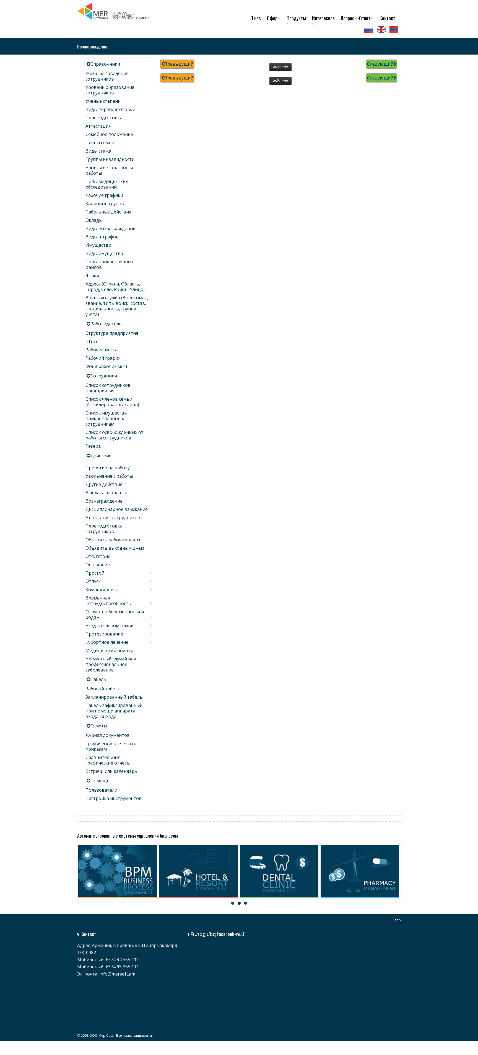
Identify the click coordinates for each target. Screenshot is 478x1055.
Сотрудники (103, 376)
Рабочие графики (104, 195)
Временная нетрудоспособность (108, 600)
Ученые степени (103, 101)
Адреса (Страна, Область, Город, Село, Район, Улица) (115, 286)
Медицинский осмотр (109, 650)
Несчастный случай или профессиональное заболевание (110, 664)
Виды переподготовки (110, 109)
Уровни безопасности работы (109, 170)
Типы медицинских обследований (106, 184)
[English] (382, 29)
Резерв (93, 446)
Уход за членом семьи (109, 625)
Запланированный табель (113, 697)
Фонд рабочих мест (106, 366)
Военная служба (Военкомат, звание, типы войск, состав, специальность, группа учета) (116, 306)
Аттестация (98, 126)
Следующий (380, 64)
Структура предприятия (111, 333)
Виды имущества (104, 253)
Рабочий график (103, 358)
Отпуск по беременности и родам (114, 614)
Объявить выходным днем (114, 548)
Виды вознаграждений (110, 228)
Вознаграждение (104, 501)
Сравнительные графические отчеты (107, 760)
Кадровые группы (104, 203)
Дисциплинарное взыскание (116, 509)
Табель (98, 679)
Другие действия (103, 484)
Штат (91, 341)
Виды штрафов (102, 237)
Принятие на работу (107, 468)
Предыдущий (178, 64)
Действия (100, 455)
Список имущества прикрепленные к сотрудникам (106, 418)
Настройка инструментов (113, 798)
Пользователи (101, 790)
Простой (94, 573)
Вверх (282, 67)
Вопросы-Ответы (357, 18)
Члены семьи (99, 143)
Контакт (387, 18)
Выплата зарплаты (106, 493)
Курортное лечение (106, 642)
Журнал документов (107, 735)
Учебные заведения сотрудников (106, 76)
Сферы (273, 18)
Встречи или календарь (111, 771)
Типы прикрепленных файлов (109, 264)
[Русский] (369, 29)
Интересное (323, 18)
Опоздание (97, 565)
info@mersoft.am (117, 974)
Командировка (101, 589)
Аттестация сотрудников (112, 517)
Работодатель (106, 324)
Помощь (100, 781)
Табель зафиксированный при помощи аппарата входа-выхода (113, 710)
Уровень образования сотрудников (109, 90)
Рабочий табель (102, 689)
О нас (255, 18)
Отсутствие (97, 556)
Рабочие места (101, 350)
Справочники (105, 64)
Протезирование (104, 634)
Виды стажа (98, 151)
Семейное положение (109, 134)
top (398, 919)
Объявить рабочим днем (112, 540)
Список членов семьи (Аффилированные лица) (112, 402)
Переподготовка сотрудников (104, 528)
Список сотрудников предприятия (108, 388)
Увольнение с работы (109, 476)
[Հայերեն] (394, 29)
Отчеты (98, 726)
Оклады (93, 220)
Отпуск (93, 581)
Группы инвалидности (109, 159)
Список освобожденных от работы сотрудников (114, 435)
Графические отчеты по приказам (111, 746)
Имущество (98, 245)
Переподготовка (104, 118)
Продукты (296, 18)
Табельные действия (108, 212)
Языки (92, 275)
